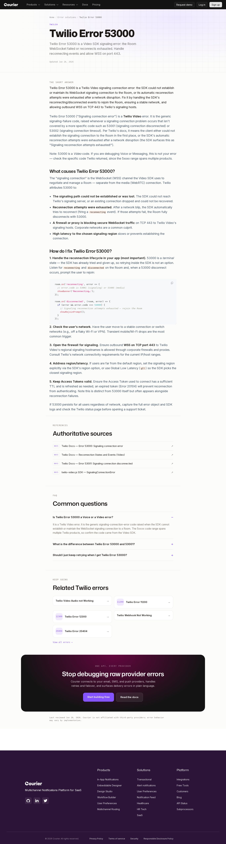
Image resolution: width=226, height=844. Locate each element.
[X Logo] (45, 800)
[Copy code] (172, 282)
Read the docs (129, 697)
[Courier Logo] (11, 5)
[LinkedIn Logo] (37, 800)
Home (51, 17)
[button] (33, 4)
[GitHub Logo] (28, 800)
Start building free (98, 697)
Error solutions (67, 17)
